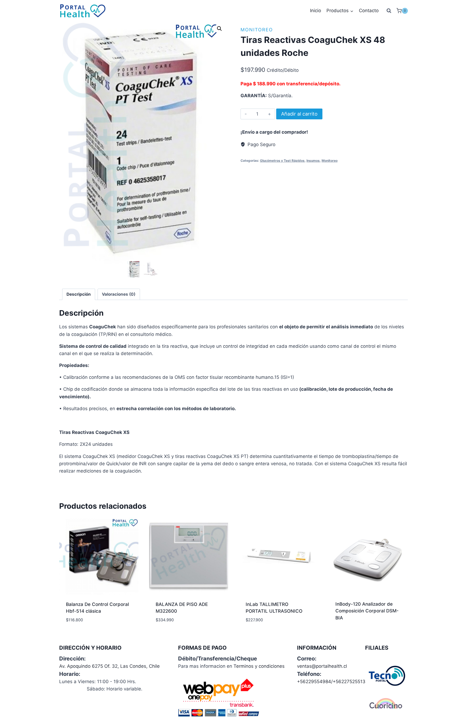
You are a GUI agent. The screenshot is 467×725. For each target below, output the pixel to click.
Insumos (313, 161)
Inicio (315, 10)
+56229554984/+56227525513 (331, 681)
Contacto (369, 10)
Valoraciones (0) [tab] (118, 294)
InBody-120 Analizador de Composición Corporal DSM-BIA (367, 611)
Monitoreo (257, 29)
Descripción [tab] (78, 294)
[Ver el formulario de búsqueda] (389, 11)
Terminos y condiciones (259, 666)
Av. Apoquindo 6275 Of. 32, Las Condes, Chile (109, 666)
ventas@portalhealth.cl (322, 666)
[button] (219, 28)
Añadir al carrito (299, 114)
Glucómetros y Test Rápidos (282, 161)
